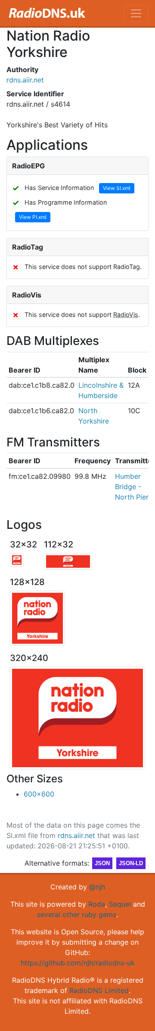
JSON (102, 863)
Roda (96, 904)
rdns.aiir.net (25, 80)
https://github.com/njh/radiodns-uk (78, 962)
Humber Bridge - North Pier (132, 486)
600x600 (39, 794)
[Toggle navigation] (136, 13)
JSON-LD (131, 863)
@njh (97, 886)
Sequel (120, 904)
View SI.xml (116, 188)
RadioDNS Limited (99, 990)
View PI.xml (32, 217)
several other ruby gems (76, 914)
